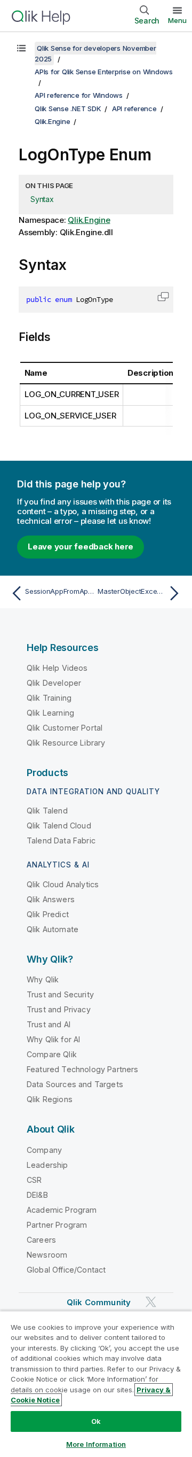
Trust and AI (48, 1024)
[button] (163, 297)
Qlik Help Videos (57, 667)
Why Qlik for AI (53, 1039)
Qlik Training (49, 697)
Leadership (47, 1164)
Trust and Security (60, 994)
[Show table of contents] (21, 48)
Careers (41, 1239)
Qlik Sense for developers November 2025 (95, 53)
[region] (96, 1384)
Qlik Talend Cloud (59, 825)
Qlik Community (99, 1302)
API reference (134, 108)
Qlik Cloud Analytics (63, 884)
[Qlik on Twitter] (151, 1301)
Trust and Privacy (59, 1009)
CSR (34, 1179)
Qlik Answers (51, 899)
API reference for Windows (79, 95)
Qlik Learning (50, 712)
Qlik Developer (54, 682)
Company (44, 1149)
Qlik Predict (48, 914)
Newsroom (47, 1254)
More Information (96, 1444)
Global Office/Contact (66, 1269)
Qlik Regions (50, 1099)
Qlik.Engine (52, 121)
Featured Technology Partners (82, 1069)
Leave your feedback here (80, 546)
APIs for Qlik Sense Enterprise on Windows (104, 71)
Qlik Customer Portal (64, 727)
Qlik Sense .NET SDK (68, 108)
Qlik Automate (52, 929)
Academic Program (62, 1209)
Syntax (42, 199)
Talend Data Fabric (61, 840)
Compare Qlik (52, 1054)
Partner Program (57, 1224)
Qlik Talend (47, 810)
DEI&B (37, 1194)
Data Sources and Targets (75, 1084)
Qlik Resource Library (66, 742)
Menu (177, 20)
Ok (96, 1421)
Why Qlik (43, 979)
